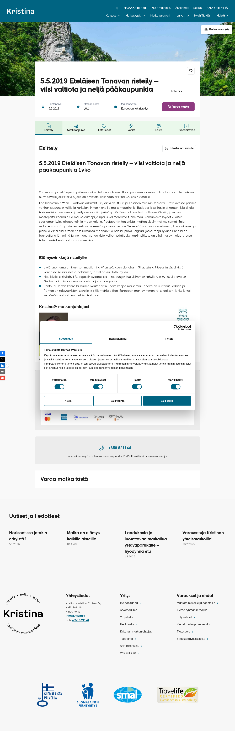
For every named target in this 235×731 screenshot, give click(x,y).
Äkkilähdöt (182, 8)
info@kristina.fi (75, 616)
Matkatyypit (133, 15)
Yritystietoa (127, 617)
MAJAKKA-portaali (135, 8)
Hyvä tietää (202, 15)
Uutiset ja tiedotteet (34, 516)
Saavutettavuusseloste (191, 639)
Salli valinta (117, 401)
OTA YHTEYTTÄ (217, 8)
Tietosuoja (184, 631)
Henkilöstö (127, 624)
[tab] (48, 128)
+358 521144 (120, 448)
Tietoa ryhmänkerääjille (192, 610)
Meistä (221, 15)
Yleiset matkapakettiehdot (194, 624)
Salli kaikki (167, 401)
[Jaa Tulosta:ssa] (2, 371)
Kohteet (111, 15)
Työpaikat (127, 639)
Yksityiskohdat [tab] (117, 338)
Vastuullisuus (128, 653)
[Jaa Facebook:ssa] (2, 353)
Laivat (180, 15)
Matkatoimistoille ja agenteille (196, 603)
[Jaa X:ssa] (2, 359)
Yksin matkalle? (161, 8)
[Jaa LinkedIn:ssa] (2, 365)
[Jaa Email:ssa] (2, 378)
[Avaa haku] (116, 8)
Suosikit (198, 8)
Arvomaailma (129, 610)
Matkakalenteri (160, 15)
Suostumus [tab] (66, 338)
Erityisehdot (185, 617)
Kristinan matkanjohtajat (136, 631)
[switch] (98, 386)
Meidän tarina (129, 603)
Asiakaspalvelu (130, 646)
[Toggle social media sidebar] (7, 365)
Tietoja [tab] (169, 338)
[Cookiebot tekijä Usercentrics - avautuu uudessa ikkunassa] (176, 327)
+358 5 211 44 (80, 620)
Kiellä (68, 401)
